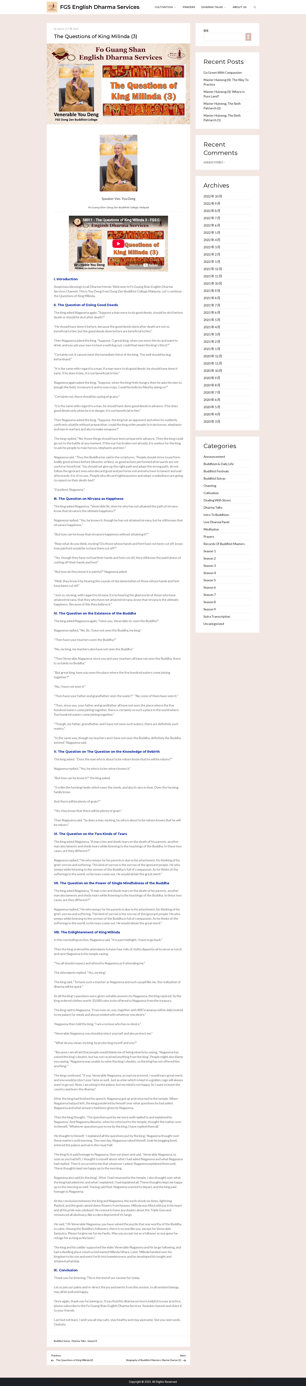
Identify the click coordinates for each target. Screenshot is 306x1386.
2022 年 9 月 (211, 203)
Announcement (214, 457)
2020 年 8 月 (211, 385)
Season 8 (92, 1341)
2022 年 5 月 (211, 232)
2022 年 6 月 (211, 225)
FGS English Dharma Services (100, 7)
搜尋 (205, 30)
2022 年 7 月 (211, 218)
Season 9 (209, 609)
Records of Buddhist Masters (224, 544)
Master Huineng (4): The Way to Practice (225, 82)
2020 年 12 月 (212, 356)
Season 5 (209, 580)
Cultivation (164, 7)
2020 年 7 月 (211, 392)
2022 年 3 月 (211, 247)
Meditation (211, 529)
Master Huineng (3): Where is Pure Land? (224, 94)
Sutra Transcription (216, 616)
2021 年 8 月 (211, 298)
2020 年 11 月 (212, 363)
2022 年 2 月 (211, 254)
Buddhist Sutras (62, 1341)
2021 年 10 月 (212, 283)
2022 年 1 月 (211, 262)
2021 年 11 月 (212, 276)
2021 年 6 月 (211, 312)
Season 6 (209, 587)
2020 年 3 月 (211, 421)
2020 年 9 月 (211, 378)
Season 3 (209, 566)
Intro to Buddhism (216, 515)
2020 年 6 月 (211, 400)
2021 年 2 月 (211, 341)
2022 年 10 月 (212, 196)
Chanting (209, 486)
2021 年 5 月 (211, 320)
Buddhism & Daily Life (218, 464)
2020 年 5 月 (211, 407)
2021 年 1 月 (211, 349)
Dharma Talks (212, 7)
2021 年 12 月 (212, 269)
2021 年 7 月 (211, 305)
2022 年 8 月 (211, 211)
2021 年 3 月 (211, 334)
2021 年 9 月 (211, 291)
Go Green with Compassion (222, 72)
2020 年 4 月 (211, 414)
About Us (239, 7)
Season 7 (209, 595)
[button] (254, 7)
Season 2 (209, 558)
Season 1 (209, 551)
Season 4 (209, 573)
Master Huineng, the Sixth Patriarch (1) (222, 117)
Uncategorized (213, 624)
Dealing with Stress (217, 500)
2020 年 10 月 (212, 371)
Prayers (189, 7)
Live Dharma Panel (216, 522)
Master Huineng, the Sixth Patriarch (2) (222, 106)
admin (61, 28)
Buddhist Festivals (216, 471)
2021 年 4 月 (211, 327)
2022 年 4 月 (211, 240)
